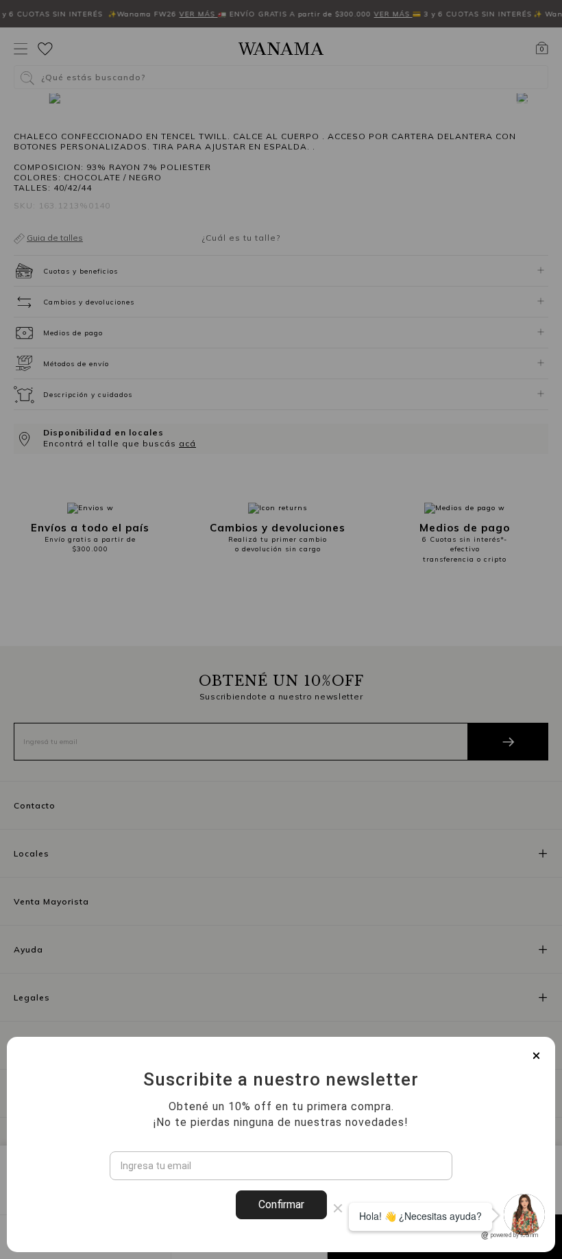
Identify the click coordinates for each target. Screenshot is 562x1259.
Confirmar (281, 1204)
